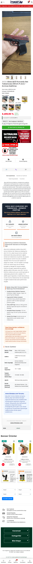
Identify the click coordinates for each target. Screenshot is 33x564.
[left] (1, 453)
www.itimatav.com (16, 423)
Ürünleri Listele (7, 499)
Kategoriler (16, 536)
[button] (4, 43)
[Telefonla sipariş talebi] (16, 170)
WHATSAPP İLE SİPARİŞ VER (17, 127)
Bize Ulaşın (16, 541)
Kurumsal (16, 531)
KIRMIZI (18, 428)
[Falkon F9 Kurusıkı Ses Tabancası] (8, 448)
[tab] (10, 175)
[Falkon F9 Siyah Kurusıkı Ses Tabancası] (24, 448)
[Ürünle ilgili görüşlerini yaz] (6, 170)
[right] (31, 453)
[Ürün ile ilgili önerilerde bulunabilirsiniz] (26, 170)
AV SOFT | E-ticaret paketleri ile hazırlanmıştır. (16, 557)
